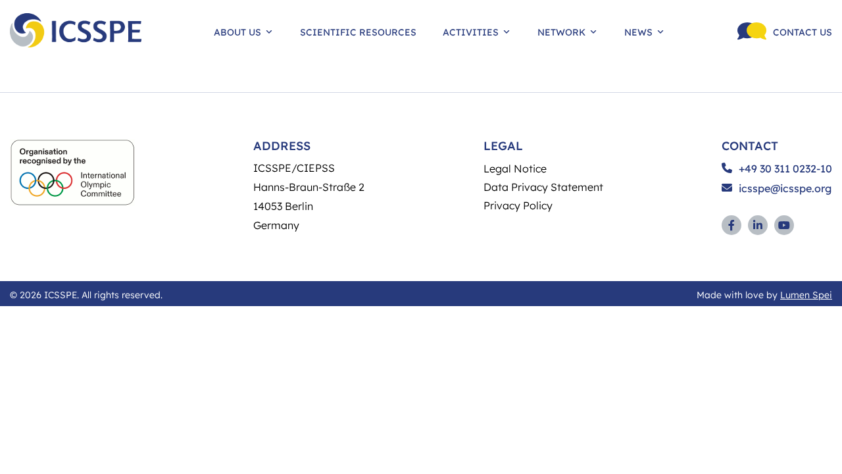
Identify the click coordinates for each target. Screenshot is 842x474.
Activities (471, 32)
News (638, 32)
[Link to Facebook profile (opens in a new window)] (731, 225)
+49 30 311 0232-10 (785, 168)
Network (561, 32)
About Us (237, 32)
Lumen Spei (806, 294)
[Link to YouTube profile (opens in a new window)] (784, 225)
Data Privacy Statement (543, 187)
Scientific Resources (358, 32)
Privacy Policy (518, 205)
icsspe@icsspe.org (785, 188)
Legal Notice (515, 168)
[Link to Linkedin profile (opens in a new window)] (758, 225)
